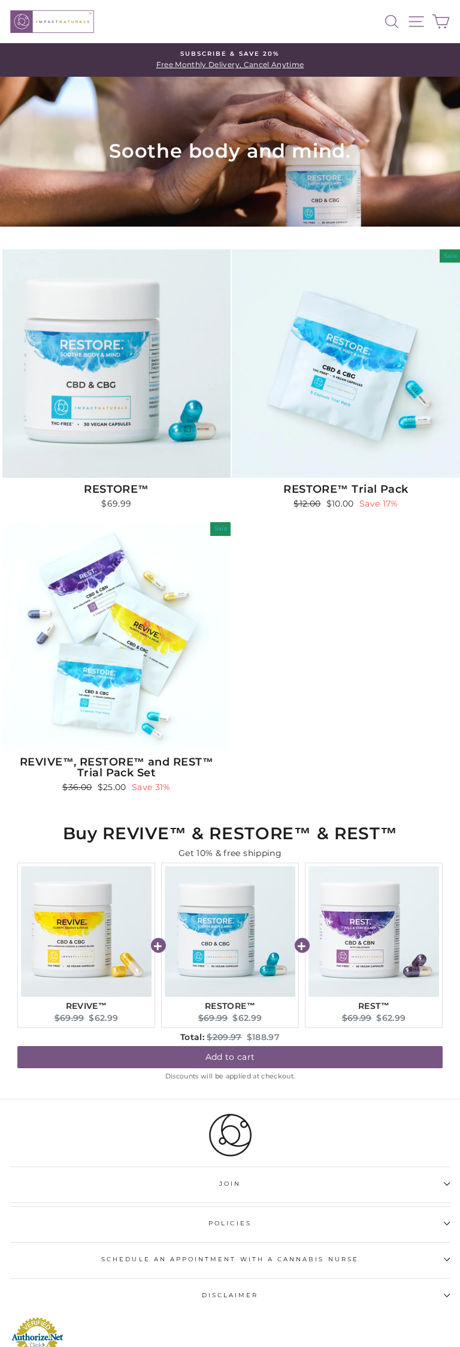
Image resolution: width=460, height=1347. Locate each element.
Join (230, 1184)
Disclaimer (230, 1295)
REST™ (373, 1006)
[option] (230, 60)
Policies (229, 1223)
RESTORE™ (230, 1006)
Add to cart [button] (230, 1057)
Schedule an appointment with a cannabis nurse (230, 1259)
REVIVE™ (86, 1006)
